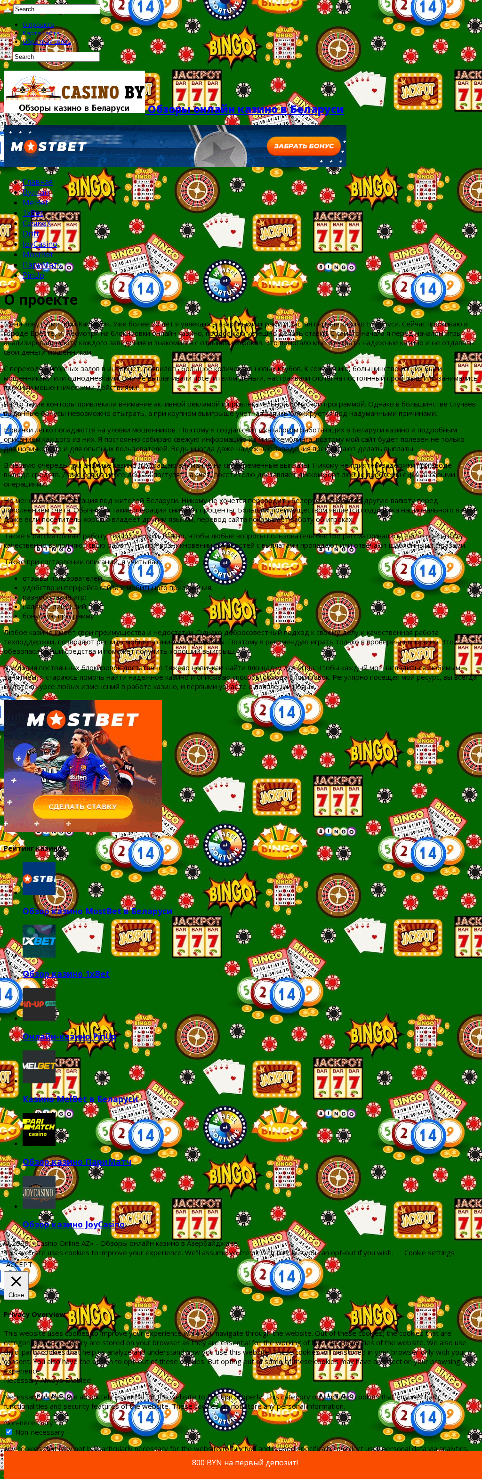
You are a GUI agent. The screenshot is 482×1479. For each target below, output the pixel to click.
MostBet (38, 254)
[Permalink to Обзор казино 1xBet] (39, 954)
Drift (31, 233)
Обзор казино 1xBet (66, 973)
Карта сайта (41, 33)
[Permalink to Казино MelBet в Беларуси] (39, 1080)
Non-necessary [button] (28, 1422)
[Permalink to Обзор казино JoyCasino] (39, 1206)
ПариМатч (42, 265)
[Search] (7, 11)
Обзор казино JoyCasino (74, 1224)
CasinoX (37, 223)
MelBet (35, 202)
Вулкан (36, 192)
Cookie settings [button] (429, 1252)
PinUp (33, 275)
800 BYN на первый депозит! (245, 1462)
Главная (38, 182)
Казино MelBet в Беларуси (80, 1099)
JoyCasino (40, 244)
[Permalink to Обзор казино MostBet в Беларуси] (39, 892)
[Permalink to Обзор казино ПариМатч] (39, 1143)
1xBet (33, 213)
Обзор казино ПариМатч (77, 1161)
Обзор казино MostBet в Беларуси (97, 911)
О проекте (38, 24)
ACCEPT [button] (19, 1264)
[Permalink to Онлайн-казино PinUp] (39, 1018)
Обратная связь (47, 41)
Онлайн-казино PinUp (69, 1036)
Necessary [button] (22, 1380)
